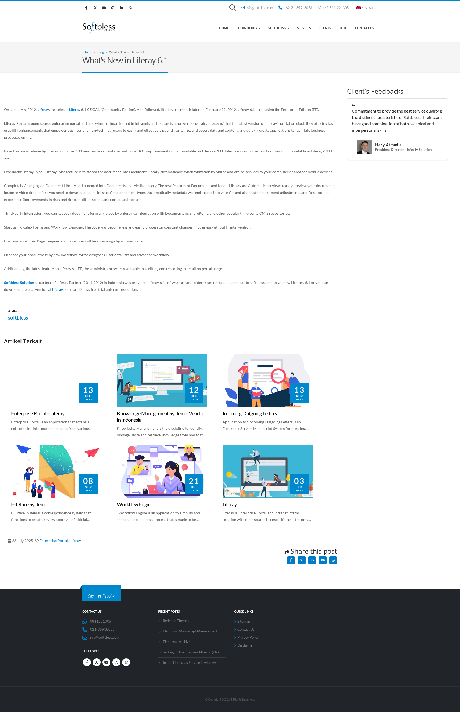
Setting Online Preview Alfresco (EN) (191, 652)
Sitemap (243, 621)
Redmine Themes (176, 621)
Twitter (301, 560)
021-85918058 (102, 629)
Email (322, 560)
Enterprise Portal (53, 540)
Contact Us (364, 28)
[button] (233, 7)
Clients (325, 28)
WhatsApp (333, 560)
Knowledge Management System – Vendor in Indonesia (154, 360)
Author (14, 311)
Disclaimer (245, 645)
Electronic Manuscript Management (190, 631)
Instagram (112, 7)
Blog (343, 28)
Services (304, 28)
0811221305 (100, 621)
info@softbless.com (259, 8)
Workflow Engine (131, 448)
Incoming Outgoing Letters (244, 357)
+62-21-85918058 (298, 8)
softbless (18, 317)
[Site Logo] (103, 28)
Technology (246, 28)
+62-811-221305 (335, 8)
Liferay (228, 448)
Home (223, 28)
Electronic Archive (177, 642)
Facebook (86, 7)
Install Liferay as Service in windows (190, 663)
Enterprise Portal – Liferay (33, 357)
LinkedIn (121, 7)
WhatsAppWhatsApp (130, 7)
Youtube (104, 7)
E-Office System (24, 448)
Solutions (277, 28)
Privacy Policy (248, 637)
